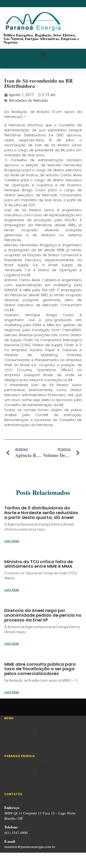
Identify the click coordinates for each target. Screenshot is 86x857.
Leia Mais (11, 541)
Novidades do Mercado (28, 100)
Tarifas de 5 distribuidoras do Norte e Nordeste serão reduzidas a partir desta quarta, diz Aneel (41, 512)
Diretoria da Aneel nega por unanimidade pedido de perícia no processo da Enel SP (42, 615)
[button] (43, 55)
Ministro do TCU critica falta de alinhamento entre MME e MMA (38, 564)
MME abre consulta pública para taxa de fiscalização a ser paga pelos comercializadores (40, 669)
